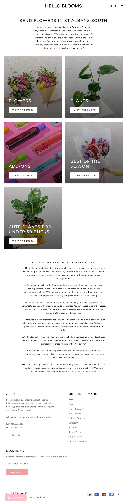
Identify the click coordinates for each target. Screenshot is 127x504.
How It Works (74, 413)
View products (23, 110)
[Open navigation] (5, 6)
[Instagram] (13, 435)
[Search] (116, 6)
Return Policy (74, 432)
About (71, 399)
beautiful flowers (78, 285)
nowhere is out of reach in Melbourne (77, 371)
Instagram (80, 350)
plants (91, 337)
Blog (70, 404)
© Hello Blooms (16, 493)
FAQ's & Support (76, 409)
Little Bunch (35, 302)
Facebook (66, 350)
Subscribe (17, 472)
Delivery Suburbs (76, 418)
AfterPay (72, 427)
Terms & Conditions (77, 441)
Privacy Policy (75, 436)
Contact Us (73, 422)
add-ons (73, 337)
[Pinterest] (19, 435)
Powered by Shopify (37, 497)
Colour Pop (42, 305)
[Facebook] (7, 435)
